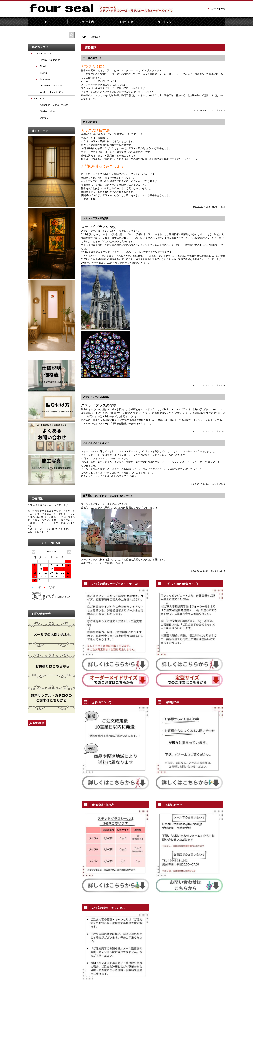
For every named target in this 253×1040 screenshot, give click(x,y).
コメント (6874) (218, 110)
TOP (47, 21)
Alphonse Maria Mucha (54, 105)
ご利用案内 (87, 21)
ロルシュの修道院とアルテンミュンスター (192, 420)
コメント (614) (218, 207)
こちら (108, 84)
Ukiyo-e (44, 117)
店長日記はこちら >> (39, 532)
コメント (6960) (218, 484)
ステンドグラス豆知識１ (96, 397)
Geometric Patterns (51, 85)
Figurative (45, 79)
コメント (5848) (218, 571)
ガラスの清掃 (90, 121)
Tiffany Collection (50, 60)
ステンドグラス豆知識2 (95, 218)
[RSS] (37, 724)
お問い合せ (126, 21)
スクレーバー (88, 84)
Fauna (43, 72)
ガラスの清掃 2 (92, 58)
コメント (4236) (218, 385)
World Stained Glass (52, 92)
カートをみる (218, 8)
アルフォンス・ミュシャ (96, 443)
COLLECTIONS (42, 53)
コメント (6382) (218, 431)
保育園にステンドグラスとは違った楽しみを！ (108, 495)
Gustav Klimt (47, 111)
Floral (43, 66)
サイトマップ (166, 21)
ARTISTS (39, 98)
